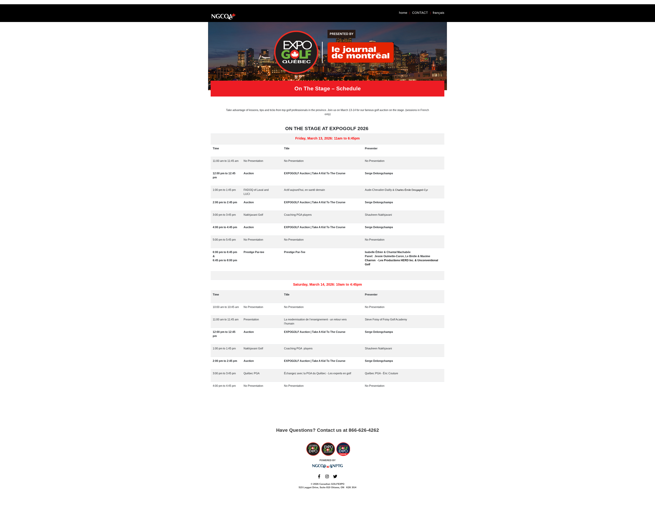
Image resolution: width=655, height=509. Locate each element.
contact (420, 12)
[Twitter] (335, 476)
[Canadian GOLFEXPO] (223, 16)
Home (403, 12)
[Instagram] (327, 476)
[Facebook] (319, 476)
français (438, 12)
